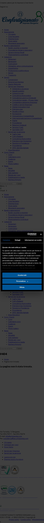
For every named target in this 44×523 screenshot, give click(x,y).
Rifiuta (22, 287)
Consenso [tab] (6, 240)
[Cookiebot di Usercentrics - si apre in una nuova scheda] (27, 234)
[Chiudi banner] (41, 234)
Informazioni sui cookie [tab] (33, 240)
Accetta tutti (22, 275)
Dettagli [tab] (17, 240)
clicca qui (15, 268)
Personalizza (20, 281)
